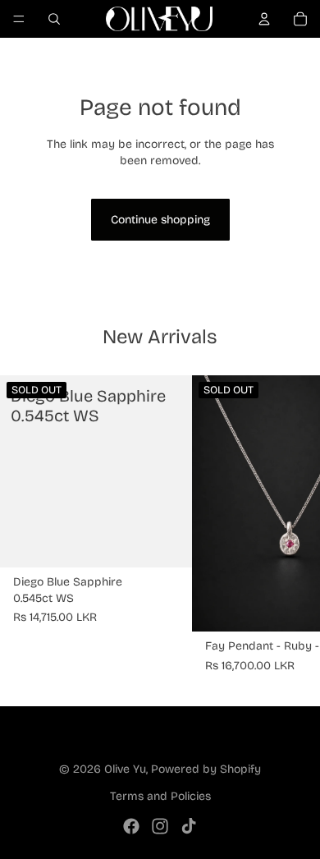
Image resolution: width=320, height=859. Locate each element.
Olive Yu (125, 769)
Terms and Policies (160, 796)
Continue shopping (160, 220)
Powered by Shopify (206, 769)
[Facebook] (131, 826)
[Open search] (54, 19)
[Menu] (19, 19)
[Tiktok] (189, 826)
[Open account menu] (264, 19)
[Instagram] (160, 826)
